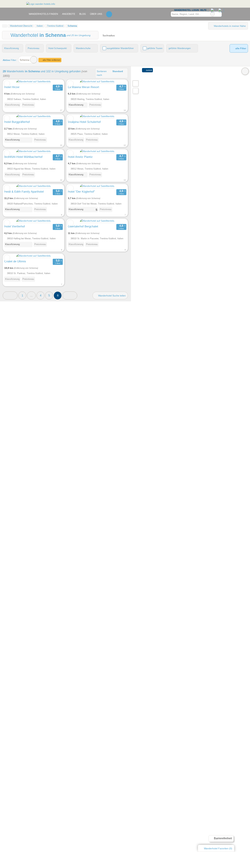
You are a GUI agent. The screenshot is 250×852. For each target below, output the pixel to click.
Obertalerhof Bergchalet (83, 226)
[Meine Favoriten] (109, 14)
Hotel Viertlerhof (14, 226)
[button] (69, 295)
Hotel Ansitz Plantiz (80, 156)
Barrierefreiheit (222, 838)
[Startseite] (4, 26)
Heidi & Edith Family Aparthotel (24, 191)
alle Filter (240, 48)
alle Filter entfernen (51, 60)
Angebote (68, 14)
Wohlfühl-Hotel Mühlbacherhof (23, 156)
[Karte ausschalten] (245, 71)
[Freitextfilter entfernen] (212, 14)
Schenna (24, 60)
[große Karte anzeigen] (135, 83)
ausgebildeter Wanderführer (120, 48)
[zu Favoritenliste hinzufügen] (7, 83)
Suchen (219, 14)
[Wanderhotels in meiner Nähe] (135, 91)
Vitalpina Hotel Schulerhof (84, 122)
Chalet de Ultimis (15, 261)
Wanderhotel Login (186, 10)
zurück (148, 70)
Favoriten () (218, 848)
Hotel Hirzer (12, 87)
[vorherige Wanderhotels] (10, 295)
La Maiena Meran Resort (83, 87)
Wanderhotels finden (43, 14)
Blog (82, 14)
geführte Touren (154, 48)
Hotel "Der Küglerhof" (81, 191)
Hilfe (203, 10)
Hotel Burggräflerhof (17, 122)
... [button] (31, 295)
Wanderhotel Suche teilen (111, 295)
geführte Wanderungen (180, 48)
